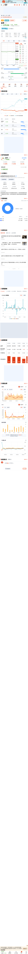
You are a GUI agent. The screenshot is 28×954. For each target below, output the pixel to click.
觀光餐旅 (7, 20)
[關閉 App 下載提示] (1, 2)
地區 (2, 200)
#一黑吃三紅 (5, 169)
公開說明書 (4, 179)
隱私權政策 (3, 949)
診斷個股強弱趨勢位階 (7, 17)
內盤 (19, 65)
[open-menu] (1, 4)
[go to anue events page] (22, 5)
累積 (24, 295)
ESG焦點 (25, 17)
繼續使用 (25, 948)
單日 (21, 295)
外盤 (26, 65)
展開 (26, 37)
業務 (5, 200)
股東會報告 (11, 179)
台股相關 (13, 232)
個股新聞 (3, 232)
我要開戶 (12, 20)
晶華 (9, 15)
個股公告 (8, 232)
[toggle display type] (25, 386)
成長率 (21, 386)
